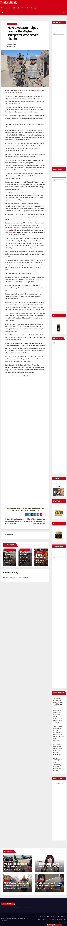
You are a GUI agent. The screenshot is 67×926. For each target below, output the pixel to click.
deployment (36, 107)
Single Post (45, 919)
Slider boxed (52, 919)
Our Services (61, 916)
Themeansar (4, 920)
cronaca (7, 880)
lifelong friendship (26, 101)
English (52, 925)
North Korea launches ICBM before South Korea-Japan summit (15, 521)
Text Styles (62, 922)
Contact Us (54, 916)
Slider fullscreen (61, 919)
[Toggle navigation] (64, 12)
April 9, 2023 (10, 869)
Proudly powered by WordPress (9, 918)
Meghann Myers (20, 869)
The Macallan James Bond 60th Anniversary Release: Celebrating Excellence (57, 764)
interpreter (36, 90)
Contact (48, 916)
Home (37, 916)
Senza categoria (12, 23)
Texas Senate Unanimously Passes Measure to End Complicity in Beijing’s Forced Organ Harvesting (16, 886)
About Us (42, 916)
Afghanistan (18, 92)
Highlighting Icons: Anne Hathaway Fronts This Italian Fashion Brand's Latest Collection (58, 716)
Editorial (41, 563)
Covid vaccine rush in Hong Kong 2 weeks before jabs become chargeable (49, 885)
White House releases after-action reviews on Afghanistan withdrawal (58, 702)
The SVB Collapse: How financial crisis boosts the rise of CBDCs (35, 521)
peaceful (39, 861)
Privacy (39, 919)
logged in (14, 577)
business (39, 880)
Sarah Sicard (12, 44)
